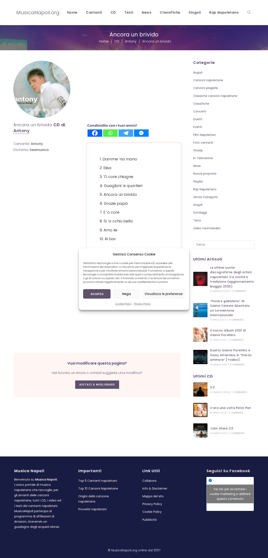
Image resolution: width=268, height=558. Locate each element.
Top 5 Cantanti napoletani (97, 481)
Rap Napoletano (204, 189)
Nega (126, 293)
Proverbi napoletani (92, 509)
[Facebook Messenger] (141, 133)
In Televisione (203, 158)
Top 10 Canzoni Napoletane (98, 488)
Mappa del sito (153, 496)
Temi (197, 220)
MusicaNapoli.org (37, 12)
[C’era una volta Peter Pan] (200, 410)
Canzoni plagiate (205, 88)
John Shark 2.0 (221, 428)
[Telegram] (126, 133)
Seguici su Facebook (228, 470)
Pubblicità (149, 520)
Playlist (198, 181)
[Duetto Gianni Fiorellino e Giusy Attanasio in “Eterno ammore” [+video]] (200, 357)
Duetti (197, 119)
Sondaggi (200, 212)
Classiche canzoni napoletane (215, 96)
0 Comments (239, 291)
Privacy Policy (142, 303)
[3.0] (200, 389)
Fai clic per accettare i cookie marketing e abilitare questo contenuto (230, 494)
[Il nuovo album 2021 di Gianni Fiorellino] (200, 334)
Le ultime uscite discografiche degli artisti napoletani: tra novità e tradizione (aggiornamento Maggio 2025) (232, 277)
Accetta (96, 293)
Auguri (197, 72)
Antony (21, 131)
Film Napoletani (204, 135)
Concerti (199, 111)
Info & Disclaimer (154, 488)
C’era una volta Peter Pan (230, 408)
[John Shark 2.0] (200, 430)
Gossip (198, 150)
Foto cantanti (203, 142)
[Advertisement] (134, 91)
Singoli (197, 205)
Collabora (149, 481)
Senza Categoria (205, 197)
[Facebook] (95, 133)
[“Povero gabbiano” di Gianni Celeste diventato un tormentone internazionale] (200, 310)
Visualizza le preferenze (163, 293)
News (197, 166)
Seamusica (39, 149)
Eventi (197, 127)
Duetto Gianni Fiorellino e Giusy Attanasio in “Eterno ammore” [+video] (231, 355)
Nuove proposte (204, 173)
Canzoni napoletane (208, 80)
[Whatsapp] (110, 133)
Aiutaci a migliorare (97, 384)
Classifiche (201, 104)
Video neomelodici (206, 228)
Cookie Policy (123, 303)
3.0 (212, 387)
